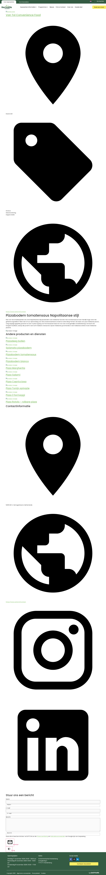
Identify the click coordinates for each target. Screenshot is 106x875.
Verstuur (13, 844)
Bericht (8, 817)
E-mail (8, 808)
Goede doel (78, 7)
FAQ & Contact (61, 7)
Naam (8, 799)
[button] (99, 7)
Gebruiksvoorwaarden (57, 836)
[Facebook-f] (70, 859)
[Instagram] (74, 859)
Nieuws (52, 7)
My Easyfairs (100, 1)
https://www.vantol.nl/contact (16, 312)
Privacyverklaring (42, 836)
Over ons (70, 7)
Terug (11, 850)
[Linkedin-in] (77, 859)
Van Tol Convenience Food (23, 15)
